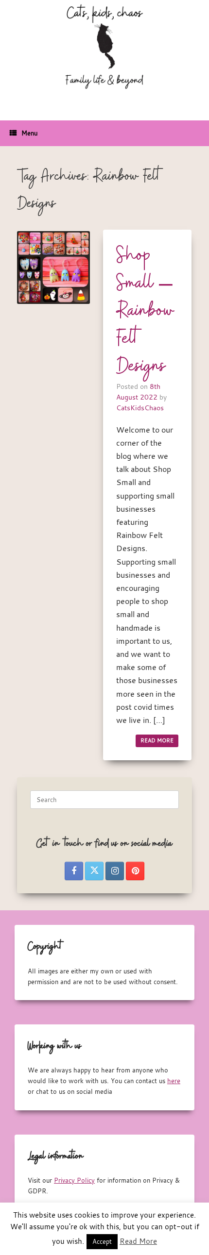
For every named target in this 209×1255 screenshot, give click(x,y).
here (173, 1080)
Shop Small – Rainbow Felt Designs (145, 311)
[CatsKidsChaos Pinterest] (135, 871)
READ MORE (157, 740)
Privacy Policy (74, 1180)
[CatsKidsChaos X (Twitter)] (94, 871)
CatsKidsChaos (140, 407)
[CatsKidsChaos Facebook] (74, 871)
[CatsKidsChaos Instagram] (114, 871)
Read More (138, 1241)
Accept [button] (102, 1241)
